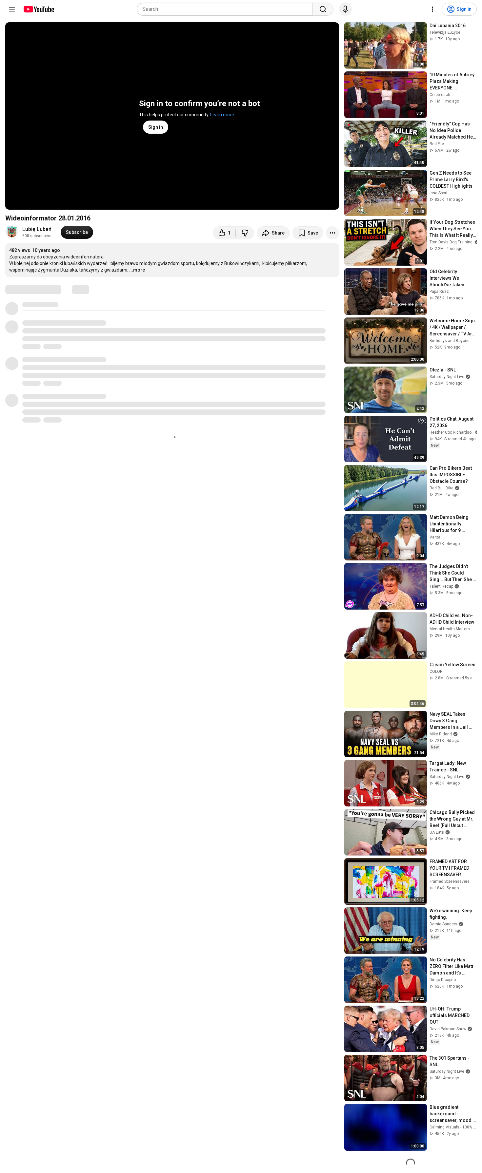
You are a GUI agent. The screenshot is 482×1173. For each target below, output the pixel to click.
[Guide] (12, 9)
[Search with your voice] (345, 9)
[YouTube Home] (38, 9)
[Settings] (432, 9)
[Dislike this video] (245, 232)
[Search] (322, 9)
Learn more (222, 114)
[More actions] (332, 232)
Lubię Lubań (36, 229)
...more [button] (137, 270)
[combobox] (226, 9)
